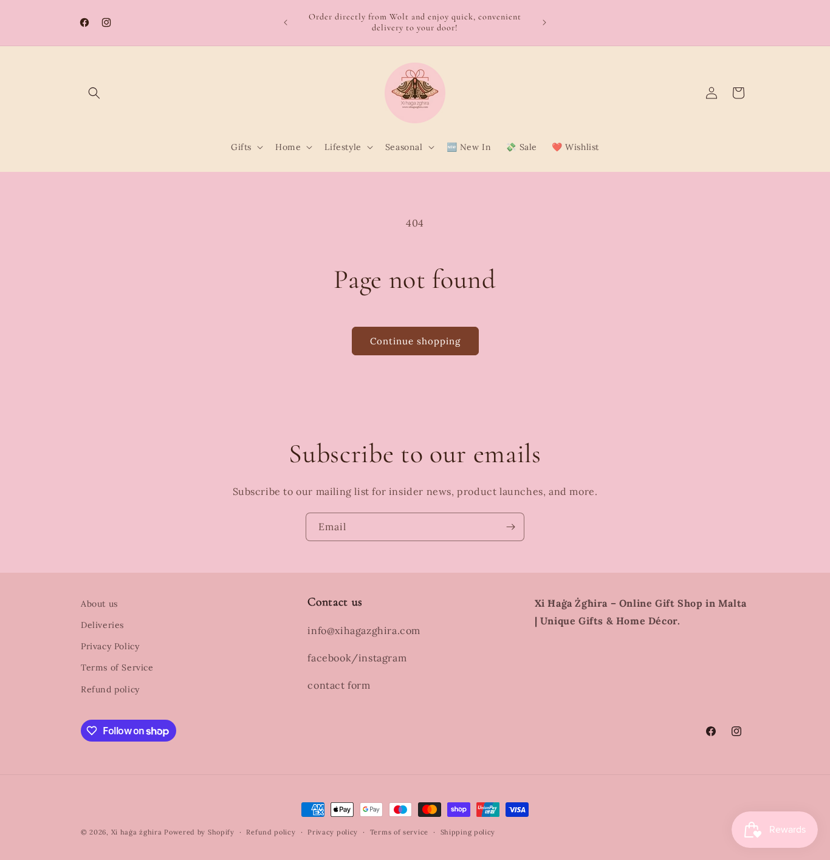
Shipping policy (468, 832)
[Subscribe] (510, 527)
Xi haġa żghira (136, 832)
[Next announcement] (544, 22)
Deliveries (102, 624)
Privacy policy (332, 832)
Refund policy (110, 689)
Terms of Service (117, 667)
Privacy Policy (110, 646)
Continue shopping (415, 341)
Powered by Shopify (199, 832)
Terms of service (399, 832)
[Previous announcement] (285, 22)
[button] (94, 93)
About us (99, 603)
